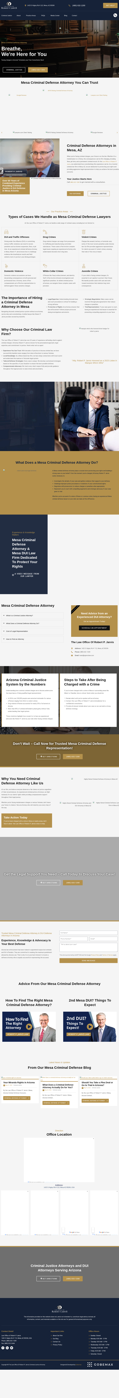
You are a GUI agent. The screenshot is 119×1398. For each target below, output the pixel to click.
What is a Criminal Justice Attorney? (19, 616)
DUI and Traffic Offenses (16, 237)
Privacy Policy (95, 955)
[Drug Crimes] (45, 232)
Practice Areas (31, 15)
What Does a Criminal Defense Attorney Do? (22, 623)
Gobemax (78, 1365)
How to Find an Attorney (15, 639)
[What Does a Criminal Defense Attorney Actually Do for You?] (59, 1079)
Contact (74, 15)
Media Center (55, 15)
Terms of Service (107, 955)
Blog (65, 15)
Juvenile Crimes (90, 271)
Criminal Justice (6, 15)
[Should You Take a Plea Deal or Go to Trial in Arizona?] (96, 1077)
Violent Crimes (89, 237)
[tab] (32, 616)
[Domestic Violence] (6, 266)
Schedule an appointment (94, 628)
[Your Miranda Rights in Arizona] (11, 1077)
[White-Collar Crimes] (45, 266)
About (19, 15)
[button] (2, 132)
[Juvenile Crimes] (84, 266)
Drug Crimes (49, 237)
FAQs (43, 15)
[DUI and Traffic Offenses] (6, 232)
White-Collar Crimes (53, 271)
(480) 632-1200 (74, 182)
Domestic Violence (13, 271)
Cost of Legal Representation (17, 631)
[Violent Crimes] (84, 232)
